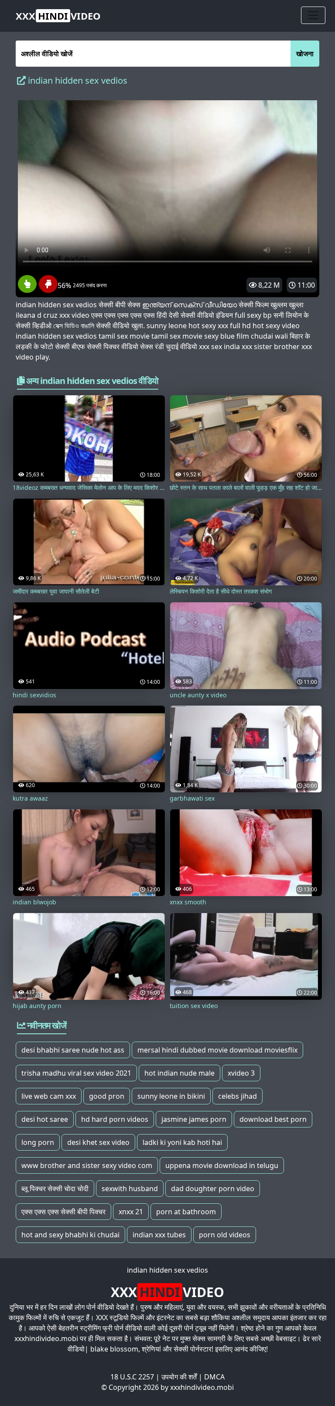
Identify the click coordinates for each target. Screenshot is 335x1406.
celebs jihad (237, 1096)
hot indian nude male (179, 1073)
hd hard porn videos (114, 1119)
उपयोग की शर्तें (179, 1377)
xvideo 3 (241, 1073)
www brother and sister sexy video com (86, 1165)
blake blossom (114, 1349)
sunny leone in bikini (171, 1096)
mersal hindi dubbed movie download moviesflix (217, 1050)
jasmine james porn (193, 1119)
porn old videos (224, 1235)
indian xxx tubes (159, 1235)
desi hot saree (44, 1119)
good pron (106, 1096)
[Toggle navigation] (313, 15)
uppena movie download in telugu (221, 1165)
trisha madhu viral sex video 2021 (76, 1073)
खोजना (305, 53)
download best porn (273, 1119)
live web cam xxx (48, 1096)
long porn (37, 1142)
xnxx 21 (131, 1211)
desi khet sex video (98, 1142)
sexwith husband (130, 1188)
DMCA (214, 1377)
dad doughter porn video (212, 1188)
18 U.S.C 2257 (132, 1377)
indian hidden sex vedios (167, 1270)
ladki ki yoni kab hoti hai (182, 1142)
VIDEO (58, 15)
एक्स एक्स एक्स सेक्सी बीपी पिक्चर (63, 1211)
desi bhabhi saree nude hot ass (72, 1050)
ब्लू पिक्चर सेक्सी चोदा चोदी (55, 1188)
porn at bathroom (186, 1211)
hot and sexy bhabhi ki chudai (70, 1235)
